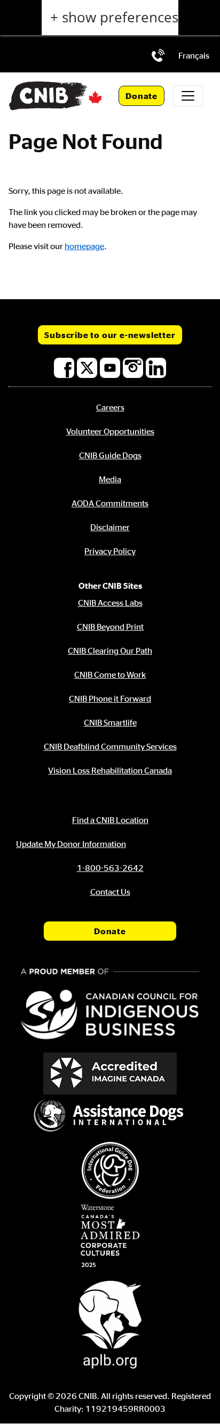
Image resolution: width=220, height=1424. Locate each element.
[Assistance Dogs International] (110, 1116)
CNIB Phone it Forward (110, 698)
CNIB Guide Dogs (110, 455)
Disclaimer (110, 527)
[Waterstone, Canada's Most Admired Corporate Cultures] (110, 1236)
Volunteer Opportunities (110, 431)
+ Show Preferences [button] (114, 17)
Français (193, 55)
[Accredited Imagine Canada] (110, 1073)
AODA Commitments (110, 503)
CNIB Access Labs (110, 602)
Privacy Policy (110, 551)
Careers (110, 407)
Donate (141, 96)
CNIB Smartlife (110, 722)
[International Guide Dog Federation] (110, 1170)
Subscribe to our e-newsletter (109, 335)
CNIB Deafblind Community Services (110, 746)
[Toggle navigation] (188, 95)
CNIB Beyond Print (110, 626)
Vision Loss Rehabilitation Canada (110, 770)
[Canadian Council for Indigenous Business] (110, 1005)
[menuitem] (194, 55)
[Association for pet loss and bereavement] (110, 1323)
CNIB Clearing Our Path (110, 650)
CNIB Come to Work (110, 674)
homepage (84, 246)
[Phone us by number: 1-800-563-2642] (158, 55)
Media (110, 479)
